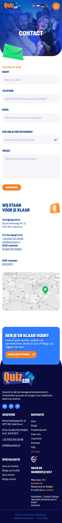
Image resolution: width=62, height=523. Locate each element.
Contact (35, 451)
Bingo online (9, 479)
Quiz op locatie (10, 466)
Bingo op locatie (11, 470)
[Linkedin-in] (4, 406)
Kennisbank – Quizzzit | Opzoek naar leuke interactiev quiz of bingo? (45, 499)
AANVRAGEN (12, 187)
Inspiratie (36, 438)
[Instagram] (11, 406)
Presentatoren (39, 429)
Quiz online (8, 474)
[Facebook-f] (17, 406)
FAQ (33, 447)
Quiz (33, 421)
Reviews (35, 442)
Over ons (36, 434)
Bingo (34, 425)
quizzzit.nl (35, 505)
